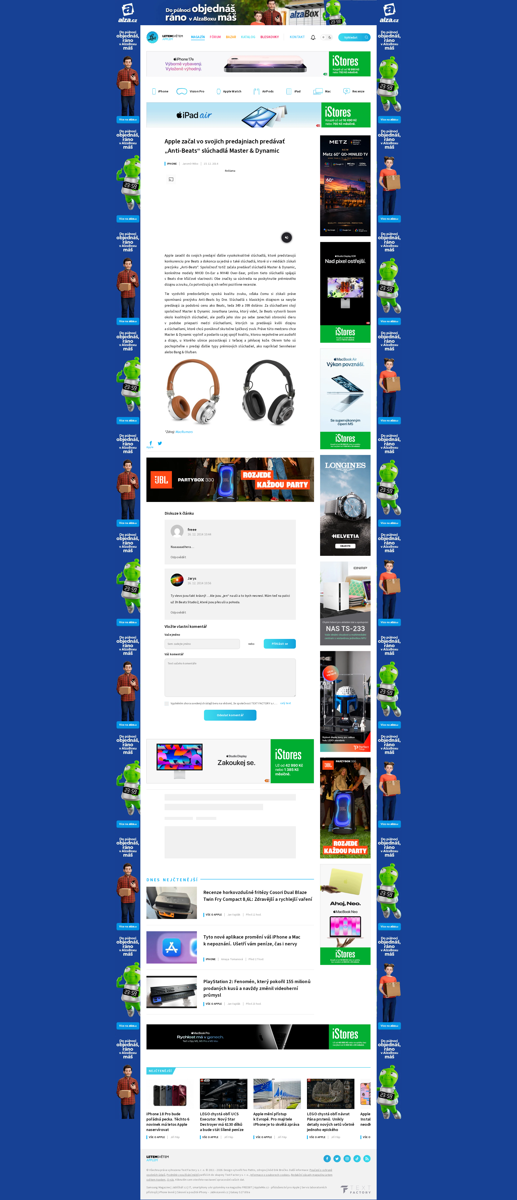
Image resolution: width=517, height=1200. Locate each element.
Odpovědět (178, 557)
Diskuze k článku (179, 513)
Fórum (215, 37)
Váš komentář (174, 654)
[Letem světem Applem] (164, 37)
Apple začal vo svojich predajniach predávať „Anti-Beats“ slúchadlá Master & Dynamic (225, 146)
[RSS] (367, 1158)
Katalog (248, 37)
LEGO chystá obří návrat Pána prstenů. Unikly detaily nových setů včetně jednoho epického (330, 1121)
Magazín (198, 37)
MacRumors (184, 432)
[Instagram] (347, 1158)
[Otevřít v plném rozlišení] (230, 394)
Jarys (192, 578)
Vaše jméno (172, 635)
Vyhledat (350, 37)
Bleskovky (270, 37)
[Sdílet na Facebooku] (150, 444)
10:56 (200, 583)
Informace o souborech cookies (270, 1175)
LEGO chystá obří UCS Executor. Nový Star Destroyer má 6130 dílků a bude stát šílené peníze (222, 1121)
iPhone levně (166, 1192)
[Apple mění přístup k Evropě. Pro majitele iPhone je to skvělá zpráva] (277, 1094)
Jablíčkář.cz (179, 1187)
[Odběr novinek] (313, 38)
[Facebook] (327, 1158)
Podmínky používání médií (183, 1175)
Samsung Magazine (158, 1187)
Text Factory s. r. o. (193, 1170)
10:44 (200, 534)
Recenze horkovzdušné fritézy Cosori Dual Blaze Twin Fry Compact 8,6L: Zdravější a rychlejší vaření (257, 896)
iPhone (172, 164)
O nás (170, 1180)
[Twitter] (337, 1158)
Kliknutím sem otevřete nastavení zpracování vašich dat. (210, 1180)
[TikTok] (357, 1158)
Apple (149, 447)
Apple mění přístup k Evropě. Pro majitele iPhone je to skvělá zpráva (276, 1119)
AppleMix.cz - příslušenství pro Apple (276, 1187)
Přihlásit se (280, 644)
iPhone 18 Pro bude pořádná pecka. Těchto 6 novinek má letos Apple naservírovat (167, 1121)
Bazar (231, 37)
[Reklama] (127, 12)
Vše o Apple (214, 915)
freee (192, 529)
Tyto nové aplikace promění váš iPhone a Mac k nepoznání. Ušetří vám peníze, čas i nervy (252, 940)
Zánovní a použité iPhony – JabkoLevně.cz (202, 1192)
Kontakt (297, 37)
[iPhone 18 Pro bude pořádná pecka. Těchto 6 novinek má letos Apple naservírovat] (170, 1094)
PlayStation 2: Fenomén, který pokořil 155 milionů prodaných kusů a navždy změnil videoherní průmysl (257, 988)
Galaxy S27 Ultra (240, 1192)
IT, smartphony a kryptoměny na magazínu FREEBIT (220, 1187)
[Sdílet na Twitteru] (160, 444)
